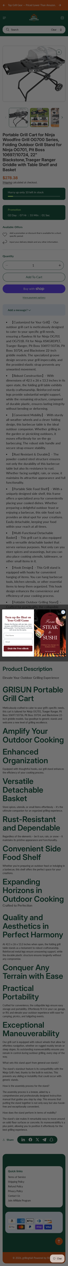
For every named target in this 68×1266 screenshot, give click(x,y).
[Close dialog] (63, 612)
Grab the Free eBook (18, 648)
